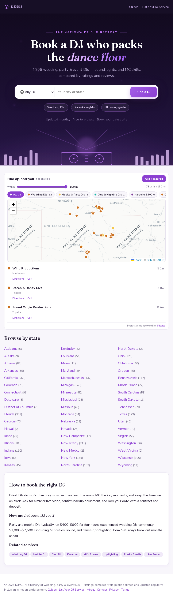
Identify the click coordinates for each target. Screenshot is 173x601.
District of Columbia (18, 407)
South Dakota (128, 399)
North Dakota (128, 348)
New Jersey (69, 443)
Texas (122, 414)
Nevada (66, 428)
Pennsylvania (127, 378)
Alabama (11, 348)
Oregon (123, 370)
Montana (67, 414)
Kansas (9, 465)
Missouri (67, 407)
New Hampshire (73, 436)
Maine (65, 363)
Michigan (67, 385)
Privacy (114, 590)
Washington (127, 443)
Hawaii (9, 428)
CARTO (159, 260)
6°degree (161, 325)
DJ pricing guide (115, 107)
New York (68, 457)
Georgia (10, 421)
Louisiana (67, 356)
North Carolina (71, 465)
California (11, 378)
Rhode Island (127, 385)
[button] (13, 204)
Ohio (121, 356)
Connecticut (13, 392)
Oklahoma (125, 363)
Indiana (9, 450)
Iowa (7, 457)
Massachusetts (72, 378)
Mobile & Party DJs (75, 194)
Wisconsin (125, 457)
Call (29, 278)
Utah (121, 421)
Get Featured (154, 178)
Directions (18, 278)
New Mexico (70, 450)
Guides (133, 7)
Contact (102, 590)
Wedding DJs (56, 107)
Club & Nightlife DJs (111, 194)
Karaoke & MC (145, 194)
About (91, 590)
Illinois (9, 443)
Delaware (11, 399)
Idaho (8, 436)
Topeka (16, 293)
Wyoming (125, 465)
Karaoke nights (85, 107)
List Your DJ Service (155, 7)
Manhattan (18, 273)
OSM (149, 260)
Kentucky (68, 348)
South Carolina (128, 392)
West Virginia (128, 450)
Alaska (9, 356)
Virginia (123, 436)
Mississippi (69, 399)
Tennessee (126, 407)
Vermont (124, 428)
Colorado (11, 385)
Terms (125, 590)
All (17, 194)
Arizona (9, 363)
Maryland (68, 370)
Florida (9, 414)
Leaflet (138, 260)
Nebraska (68, 421)
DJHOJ (16, 6)
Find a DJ (143, 92)
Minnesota (69, 392)
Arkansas (11, 370)
